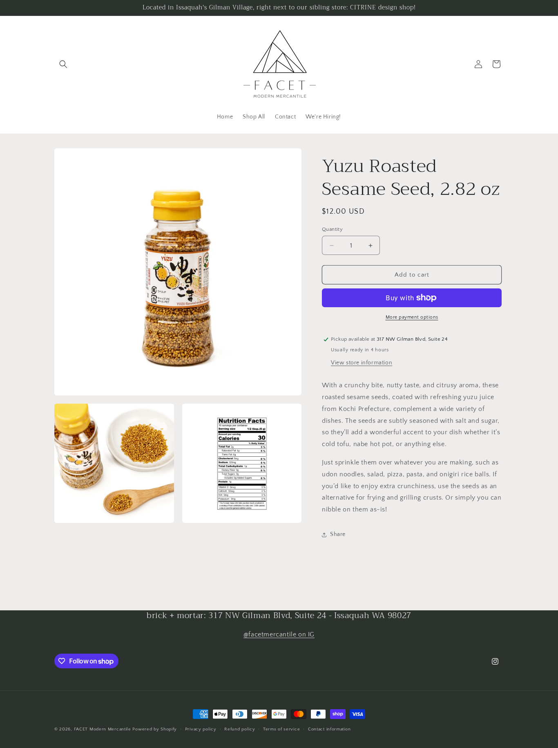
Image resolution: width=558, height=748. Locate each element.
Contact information (329, 729)
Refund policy (239, 729)
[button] (63, 64)
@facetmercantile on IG (279, 634)
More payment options (412, 317)
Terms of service (281, 729)
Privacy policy (201, 729)
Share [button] (338, 534)
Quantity (332, 229)
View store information (361, 362)
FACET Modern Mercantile (102, 729)
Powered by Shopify (154, 729)
